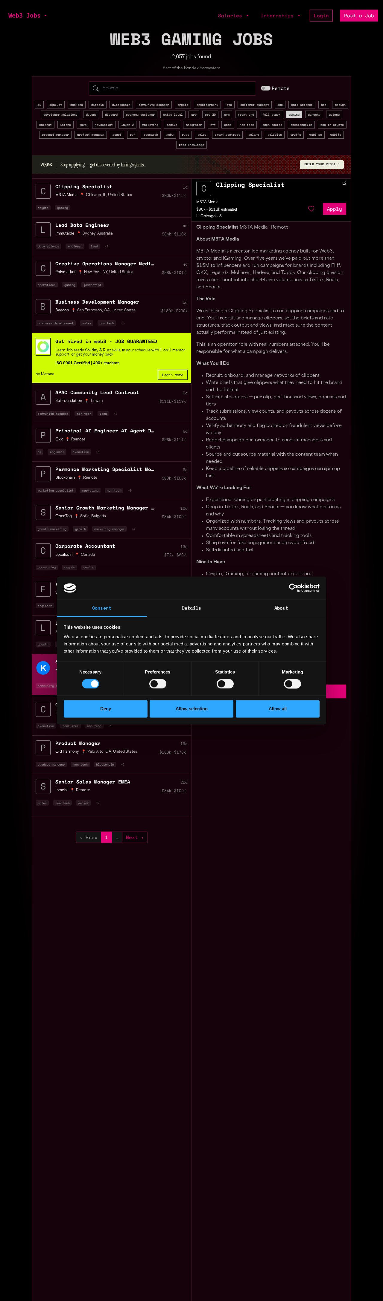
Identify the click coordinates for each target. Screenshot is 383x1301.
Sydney (89, 233)
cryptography (207, 104)
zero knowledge (191, 145)
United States (120, 195)
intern (65, 125)
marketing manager (109, 529)
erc (194, 114)
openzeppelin (301, 125)
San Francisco (89, 310)
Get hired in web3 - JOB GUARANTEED (106, 341)
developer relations (60, 114)
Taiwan (96, 401)
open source (272, 125)
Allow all (278, 708)
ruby (170, 134)
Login (321, 15)
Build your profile (322, 164)
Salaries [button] (231, 15)
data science (302, 104)
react (117, 134)
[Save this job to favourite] (311, 209)
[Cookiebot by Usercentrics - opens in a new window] (293, 588)
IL (104, 195)
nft (213, 125)
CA (107, 310)
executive (81, 452)
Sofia (84, 516)
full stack (271, 114)
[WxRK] (46, 164)
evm (227, 114)
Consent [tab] (101, 607)
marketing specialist (56, 490)
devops (91, 114)
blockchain (121, 104)
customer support (254, 104)
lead (94, 246)
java (82, 125)
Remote (281, 88)
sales (201, 134)
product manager (55, 134)
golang (334, 114)
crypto (182, 104)
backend (76, 104)
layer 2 (127, 125)
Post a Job (359, 15)
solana (253, 134)
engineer (75, 246)
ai (39, 104)
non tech (247, 125)
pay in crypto (332, 125)
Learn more (172, 374)
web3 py (315, 134)
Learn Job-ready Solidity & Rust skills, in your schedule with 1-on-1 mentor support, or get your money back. (120, 352)
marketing (150, 125)
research (151, 134)
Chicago (93, 195)
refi (132, 134)
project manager (90, 134)
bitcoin (97, 104)
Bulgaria (98, 516)
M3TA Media (207, 202)
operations (47, 285)
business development (56, 323)
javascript (104, 125)
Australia (105, 233)
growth (80, 529)
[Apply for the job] (203, 188)
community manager (154, 104)
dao (280, 104)
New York (92, 272)
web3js (335, 134)
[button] (45, 16)
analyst (55, 104)
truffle (295, 134)
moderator (194, 125)
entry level (173, 114)
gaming (294, 114)
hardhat (45, 125)
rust (185, 134)
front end (246, 114)
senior (83, 803)
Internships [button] (279, 15)
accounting (47, 567)
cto (229, 104)
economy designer (140, 114)
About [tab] (281, 607)
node (227, 125)
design (340, 104)
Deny (105, 708)
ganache (314, 114)
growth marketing (52, 529)
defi (323, 104)
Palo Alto (95, 752)
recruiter (71, 726)
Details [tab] (191, 607)
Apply (334, 208)
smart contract (227, 134)
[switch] (157, 684)
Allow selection (192, 708)
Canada (88, 555)
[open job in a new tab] (344, 183)
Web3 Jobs (24, 15)
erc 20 (210, 114)
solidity (275, 134)
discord (111, 114)
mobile (172, 125)
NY (105, 272)
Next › (135, 837)
